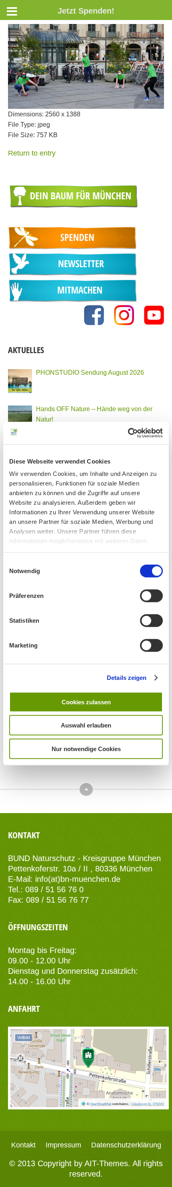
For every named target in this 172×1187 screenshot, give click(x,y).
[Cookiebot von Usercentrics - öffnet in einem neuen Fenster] (128, 433)
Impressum (63, 1145)
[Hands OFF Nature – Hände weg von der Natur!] (20, 418)
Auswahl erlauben (86, 725)
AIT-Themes (106, 1163)
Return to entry (32, 153)
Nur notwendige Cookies (86, 748)
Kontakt (23, 1145)
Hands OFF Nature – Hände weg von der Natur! (94, 414)
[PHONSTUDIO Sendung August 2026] (20, 381)
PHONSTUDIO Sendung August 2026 (90, 372)
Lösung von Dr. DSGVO (148, 1104)
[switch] (151, 595)
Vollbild (23, 1037)
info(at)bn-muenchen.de (77, 879)
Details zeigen (126, 677)
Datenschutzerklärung (126, 1145)
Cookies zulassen (86, 701)
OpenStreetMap (100, 1104)
